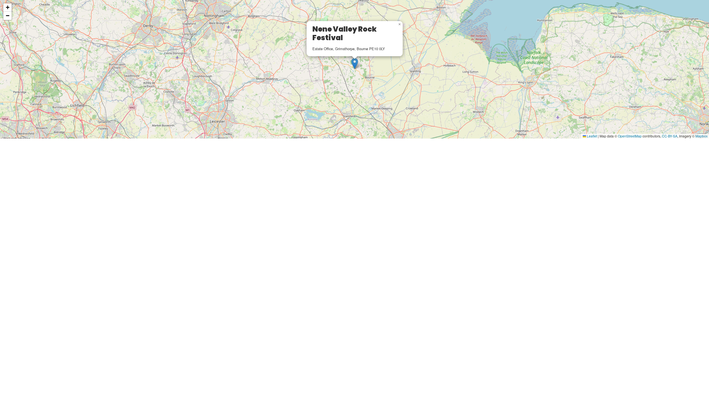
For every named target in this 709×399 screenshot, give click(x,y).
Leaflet (591, 136)
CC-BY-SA (669, 136)
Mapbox (701, 136)
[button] (354, 63)
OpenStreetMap (630, 136)
